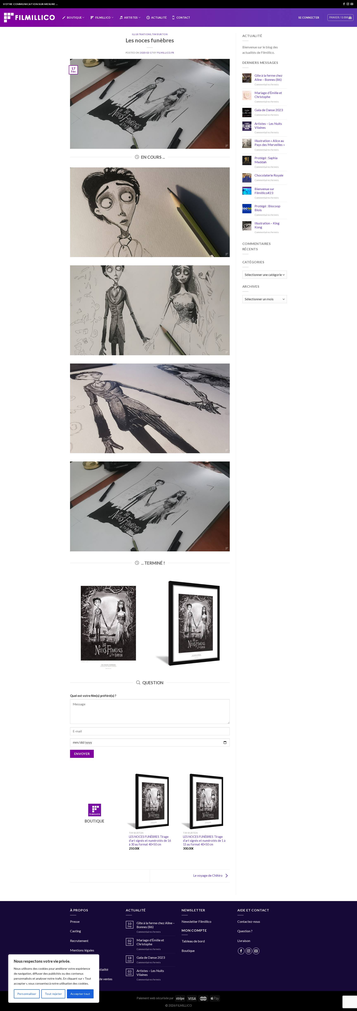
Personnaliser (26, 994)
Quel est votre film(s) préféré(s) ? (93, 695)
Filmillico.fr (165, 52)
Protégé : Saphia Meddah (266, 160)
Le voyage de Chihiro (208, 875)
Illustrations (141, 34)
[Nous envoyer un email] (352, 4)
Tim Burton (160, 34)
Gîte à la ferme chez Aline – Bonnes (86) (268, 77)
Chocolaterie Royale (269, 175)
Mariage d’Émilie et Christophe (268, 95)
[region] (53, 978)
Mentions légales (82, 950)
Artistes (131, 17)
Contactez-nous (248, 921)
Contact (183, 17)
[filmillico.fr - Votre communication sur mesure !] (29, 17)
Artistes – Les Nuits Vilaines (268, 125)
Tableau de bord (193, 941)
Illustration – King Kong (267, 225)
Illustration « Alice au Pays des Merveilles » (270, 143)
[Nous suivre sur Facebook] (344, 4)
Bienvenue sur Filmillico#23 (264, 191)
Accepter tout (80, 994)
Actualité (159, 17)
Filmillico (103, 17)
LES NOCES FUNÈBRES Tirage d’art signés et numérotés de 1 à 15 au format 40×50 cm (204, 840)
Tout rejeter (53, 994)
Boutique (74, 17)
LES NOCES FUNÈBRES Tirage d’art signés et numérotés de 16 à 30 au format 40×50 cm (150, 840)
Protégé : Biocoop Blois (267, 208)
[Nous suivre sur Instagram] (348, 4)
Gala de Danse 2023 (269, 110)
